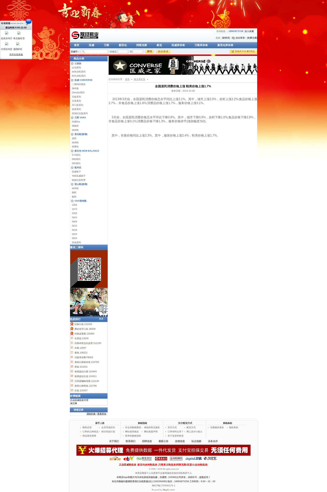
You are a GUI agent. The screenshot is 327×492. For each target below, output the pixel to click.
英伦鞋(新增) (81, 134)
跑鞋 (74, 192)
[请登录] (226, 38)
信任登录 (240, 38)
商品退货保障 (89, 435)
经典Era (76, 121)
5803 (74, 217)
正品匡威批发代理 (79, 400)
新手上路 (99, 423)
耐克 (159, 45)
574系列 (76, 155)
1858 (74, 205)
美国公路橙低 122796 (85, 385)
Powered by (161, 490)
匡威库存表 (178, 45)
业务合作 (213, 441)
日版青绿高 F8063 (83, 357)
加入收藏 (249, 31)
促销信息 (180, 441)
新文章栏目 (139, 79)
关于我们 (114, 441)
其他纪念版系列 (80, 113)
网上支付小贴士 (194, 431)
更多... (102, 318)
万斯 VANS (80, 117)
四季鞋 (75, 146)
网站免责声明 (151, 431)
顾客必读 (87, 427)
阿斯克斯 (141, 45)
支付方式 (172, 427)
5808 (74, 221)
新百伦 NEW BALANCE (87, 151)
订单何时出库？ (176, 431)
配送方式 (191, 427)
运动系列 (76, 67)
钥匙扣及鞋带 (79, 180)
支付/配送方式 (185, 423)
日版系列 (76, 96)
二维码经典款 (79, 84)
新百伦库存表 (225, 45)
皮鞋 (74, 138)
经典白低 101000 (83, 324)
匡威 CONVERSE (84, 80)
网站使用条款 (132, 431)
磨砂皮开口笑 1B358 (85, 329)
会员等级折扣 (108, 427)
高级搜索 (163, 51)
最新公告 (163, 441)
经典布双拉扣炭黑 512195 (87, 343)
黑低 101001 (81, 367)
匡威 (91, 45)
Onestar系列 (78, 92)
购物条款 (227, 423)
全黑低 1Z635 (81, 338)
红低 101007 (81, 390)
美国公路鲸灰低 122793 (86, 362)
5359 (74, 213)
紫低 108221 (81, 352)
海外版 (75, 88)
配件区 (78, 167)
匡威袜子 (76, 171)
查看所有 (101, 413)
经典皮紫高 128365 (84, 333)
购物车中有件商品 (245, 51)
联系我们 (130, 441)
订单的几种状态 (90, 431)
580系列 (76, 163)
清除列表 (91, 413)
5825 (74, 234)
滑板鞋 (75, 126)
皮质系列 (76, 109)
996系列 (76, 159)
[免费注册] (252, 38)
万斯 (106, 45)
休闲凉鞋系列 (79, 71)
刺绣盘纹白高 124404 (85, 371)
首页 (76, 45)
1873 (74, 209)
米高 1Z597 (80, 348)
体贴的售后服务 (152, 427)
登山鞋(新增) (81, 184)
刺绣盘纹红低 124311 (85, 376)
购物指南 (142, 423)
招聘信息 (147, 441)
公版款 (78, 63)
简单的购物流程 (133, 435)
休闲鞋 (75, 130)
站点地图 (196, 441)
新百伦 (123, 45)
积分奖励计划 (108, 431)
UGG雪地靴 (80, 201)
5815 (74, 226)
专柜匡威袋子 (79, 176)
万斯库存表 (201, 45)
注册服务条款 (217, 427)
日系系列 (76, 101)
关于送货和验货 (176, 435)
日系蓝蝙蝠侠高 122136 (86, 381)
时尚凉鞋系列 (79, 76)
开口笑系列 (77, 105)
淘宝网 (73, 403)
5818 (74, 230)
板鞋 (74, 196)
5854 (74, 238)
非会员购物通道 (133, 427)
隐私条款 (233, 427)
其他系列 (76, 242)
